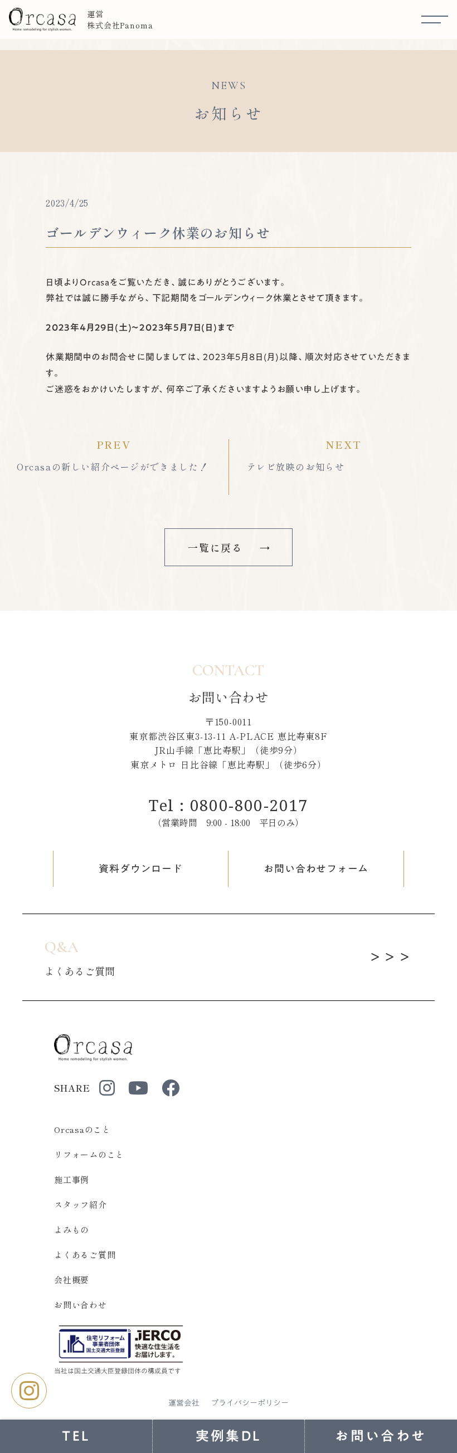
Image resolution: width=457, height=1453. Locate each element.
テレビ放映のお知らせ (296, 466)
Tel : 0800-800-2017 (228, 805)
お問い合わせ (80, 1304)
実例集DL (229, 1435)
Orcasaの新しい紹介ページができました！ (112, 466)
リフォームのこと (89, 1154)
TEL (76, 1435)
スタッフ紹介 (80, 1204)
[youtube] (138, 1088)
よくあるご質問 (84, 1254)
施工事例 (71, 1179)
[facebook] (170, 1088)
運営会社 (184, 1403)
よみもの (71, 1229)
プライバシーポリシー (250, 1403)
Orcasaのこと (82, 1129)
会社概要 (71, 1279)
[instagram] (107, 1088)
